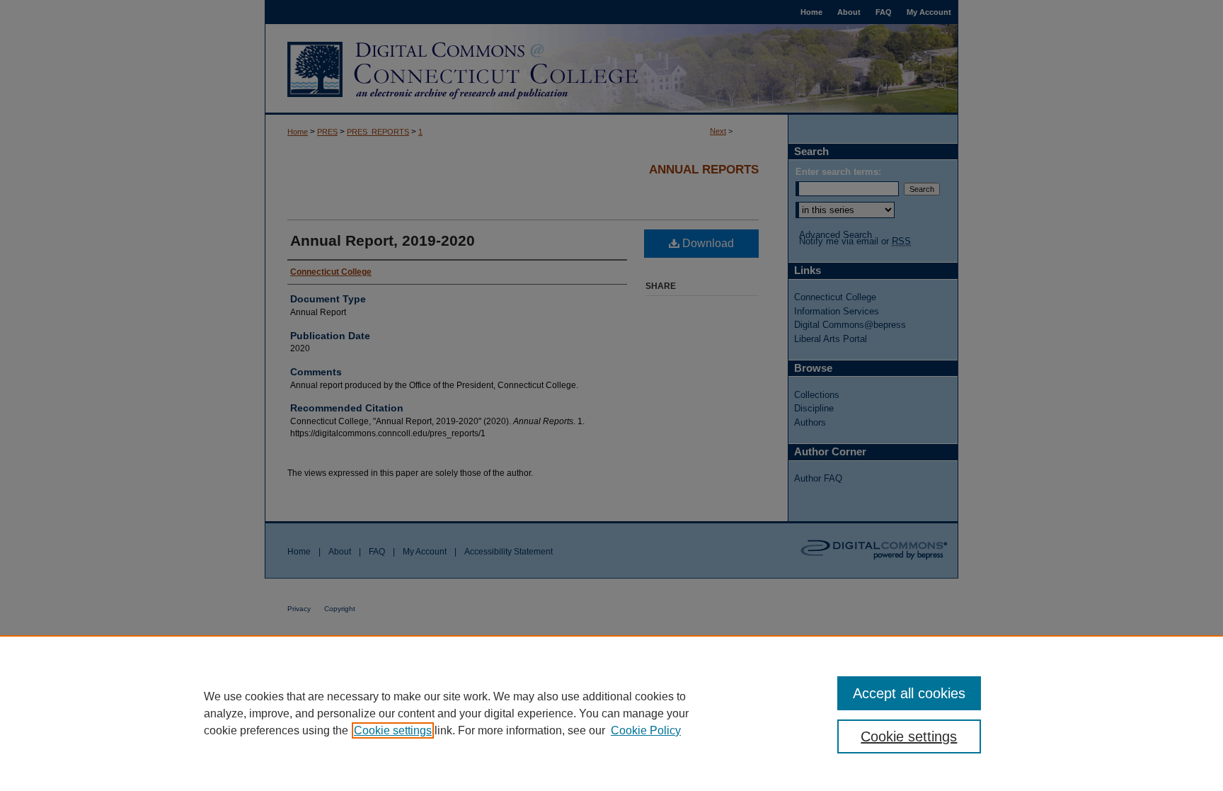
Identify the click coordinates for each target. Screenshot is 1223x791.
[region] (611, 713)
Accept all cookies (909, 693)
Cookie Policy (646, 730)
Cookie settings (393, 730)
